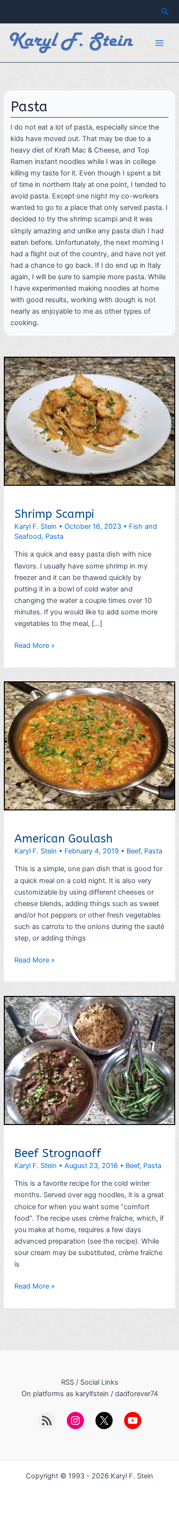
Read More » (34, 646)
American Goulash (63, 838)
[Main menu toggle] (159, 43)
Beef (133, 851)
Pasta (54, 536)
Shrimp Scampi (54, 514)
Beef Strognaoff (57, 1153)
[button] (165, 12)
